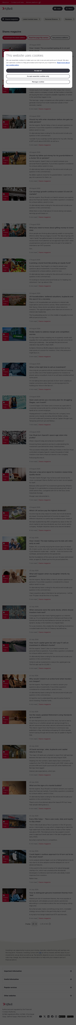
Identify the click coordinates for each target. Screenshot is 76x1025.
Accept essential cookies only (38, 76)
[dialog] (38, 69)
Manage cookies (38, 82)
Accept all (38, 71)
